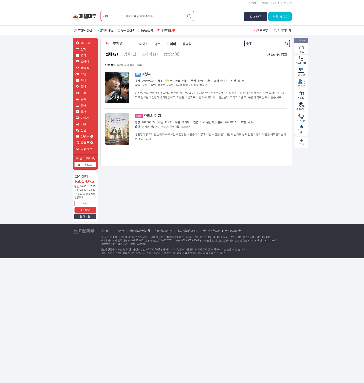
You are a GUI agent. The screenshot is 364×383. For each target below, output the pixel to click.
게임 (83, 74)
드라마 (84, 61)
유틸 (83, 99)
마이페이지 (284, 30)
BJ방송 (85, 136)
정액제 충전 (106, 30)
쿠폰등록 (147, 30)
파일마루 (85, 15)
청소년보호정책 (163, 230)
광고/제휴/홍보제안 (187, 230)
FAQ (85, 203)
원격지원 (85, 216)
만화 (83, 92)
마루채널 (166, 30)
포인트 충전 (85, 30)
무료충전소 (128, 30)
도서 (83, 111)
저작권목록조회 (211, 230)
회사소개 (105, 230)
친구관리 (253, 3)
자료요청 (262, 30)
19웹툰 (84, 142)
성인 (83, 130)
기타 (83, 124)
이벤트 (276, 3)
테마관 (143, 43)
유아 (83, 86)
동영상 (84, 67)
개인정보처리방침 (139, 230)
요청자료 (86, 149)
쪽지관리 (265, 3)
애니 (83, 80)
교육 (83, 105)
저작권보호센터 (234, 230)
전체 (106, 16)
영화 (83, 55)
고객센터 (287, 3)
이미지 (84, 117)
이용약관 (120, 230)
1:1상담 (85, 209)
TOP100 (85, 42)
